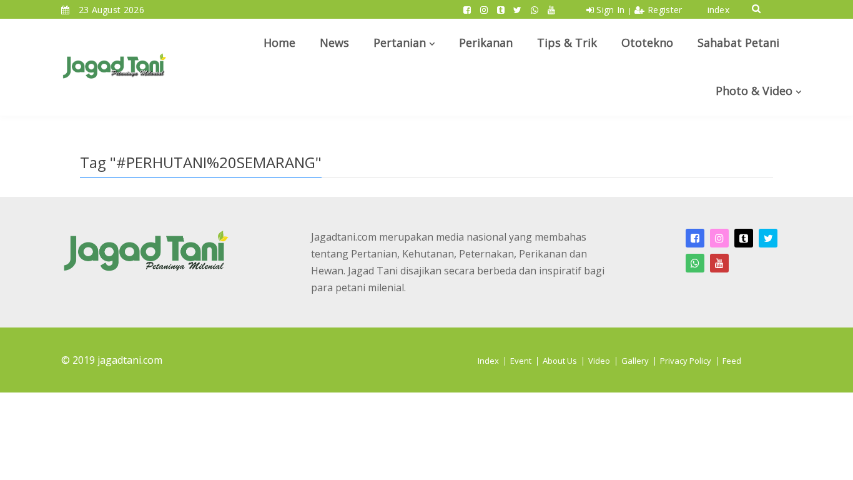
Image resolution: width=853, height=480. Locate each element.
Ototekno (647, 42)
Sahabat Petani (738, 42)
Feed (731, 360)
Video (599, 360)
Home (279, 42)
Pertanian (399, 42)
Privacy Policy (685, 360)
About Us (560, 360)
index (719, 10)
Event (520, 360)
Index (488, 360)
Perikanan (486, 42)
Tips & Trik (567, 42)
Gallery (635, 360)
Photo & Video (754, 90)
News (334, 42)
